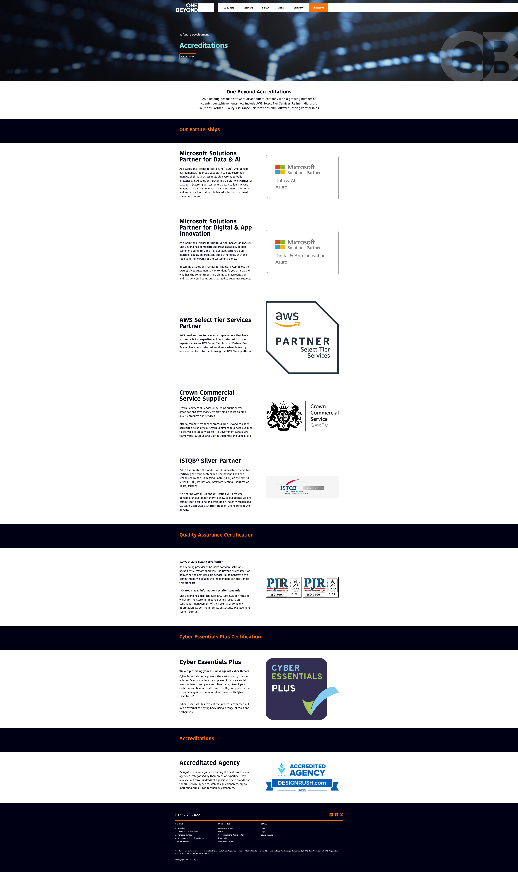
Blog (263, 828)
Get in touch (188, 57)
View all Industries (226, 841)
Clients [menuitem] (280, 8)
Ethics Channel (267, 835)
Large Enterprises (225, 828)
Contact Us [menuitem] (318, 8)
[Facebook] (336, 815)
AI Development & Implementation (189, 838)
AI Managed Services (183, 835)
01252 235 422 (187, 815)
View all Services (182, 841)
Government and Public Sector (231, 835)
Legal (263, 832)
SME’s (220, 832)
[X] (341, 815)
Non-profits (223, 838)
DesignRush (186, 772)
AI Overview (180, 828)
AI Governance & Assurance (186, 832)
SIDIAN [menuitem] (265, 8)
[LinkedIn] (331, 815)
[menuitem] (229, 7)
